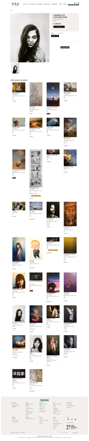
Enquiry (59, 26)
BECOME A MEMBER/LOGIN (73, 4)
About (64, 4)
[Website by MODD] (77, 432)
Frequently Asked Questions (15, 406)
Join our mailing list (44, 400)
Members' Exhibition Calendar (29, 405)
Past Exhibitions (29, 413)
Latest (54, 428)
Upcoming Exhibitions (30, 411)
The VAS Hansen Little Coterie (57, 405)
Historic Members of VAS (57, 423)
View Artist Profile (55, 35)
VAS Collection (55, 425)
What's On (25, 4)
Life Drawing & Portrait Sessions (57, 412)
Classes (54, 406)
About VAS (55, 420)
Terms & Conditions (70, 405)
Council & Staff (56, 421)
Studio (60, 4)
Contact (54, 418)
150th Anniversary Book (43, 420)
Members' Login (42, 406)
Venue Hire (39, 4)
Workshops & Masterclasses (55, 409)
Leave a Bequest (15, 420)
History (54, 426)
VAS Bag (40, 421)
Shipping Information (65, 47)
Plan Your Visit (32, 4)
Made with (64, 432)
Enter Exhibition (42, 411)
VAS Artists (69, 407)
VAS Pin (40, 418)
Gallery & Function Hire (30, 418)
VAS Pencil (41, 423)
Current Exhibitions (29, 408)
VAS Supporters (15, 421)
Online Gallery (47, 4)
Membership (54, 4)
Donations (14, 418)
